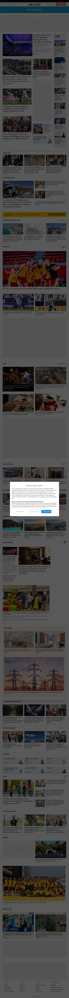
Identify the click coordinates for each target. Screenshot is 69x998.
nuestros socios (31, 488)
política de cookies (45, 496)
